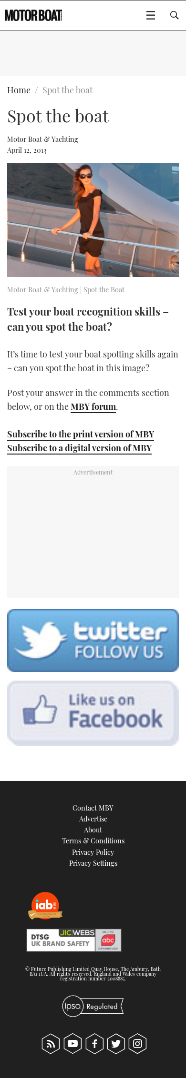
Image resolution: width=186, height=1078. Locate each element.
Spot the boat (67, 90)
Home (19, 90)
